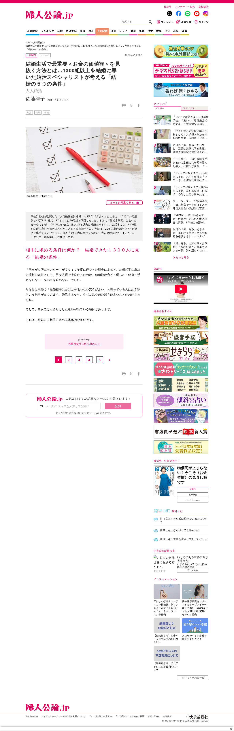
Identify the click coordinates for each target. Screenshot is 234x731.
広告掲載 (167, 716)
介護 (82, 31)
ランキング (47, 31)
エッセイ (44, 55)
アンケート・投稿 (185, 6)
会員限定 (32, 31)
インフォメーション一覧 (192, 678)
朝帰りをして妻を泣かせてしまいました (184, 539)
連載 (184, 31)
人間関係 (102, 31)
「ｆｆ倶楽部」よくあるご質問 (129, 716)
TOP (28, 42)
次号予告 (193, 495)
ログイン (203, 22)
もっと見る (182, 257)
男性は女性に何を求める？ (84, 343)
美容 (141, 31)
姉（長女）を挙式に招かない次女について (184, 520)
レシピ (123, 31)
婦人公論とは (32, 716)
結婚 (38, 112)
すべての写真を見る (122, 202)
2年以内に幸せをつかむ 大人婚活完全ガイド (98, 232)
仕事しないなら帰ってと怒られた (180, 530)
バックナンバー (192, 500)
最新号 (167, 6)
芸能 (60, 31)
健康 (133, 31)
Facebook (138, 105)
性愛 (150, 31)
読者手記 (71, 31)
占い (167, 31)
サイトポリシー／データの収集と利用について (63, 716)
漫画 (113, 31)
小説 (176, 31)
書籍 (46, 112)
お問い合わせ (153, 716)
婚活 (29, 112)
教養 (159, 31)
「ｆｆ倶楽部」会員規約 (100, 716)
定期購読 (203, 6)
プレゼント (167, 22)
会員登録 (186, 22)
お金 (91, 31)
